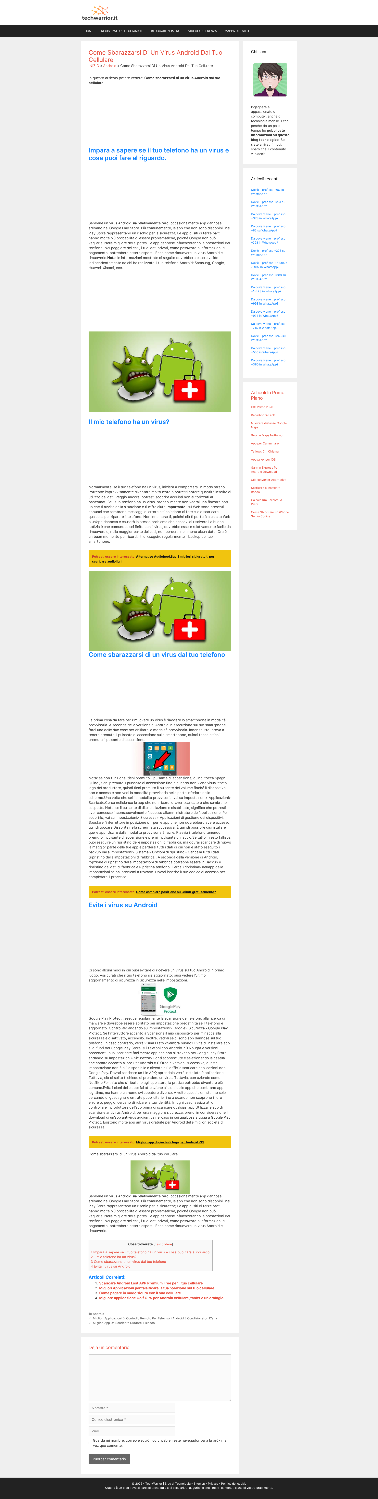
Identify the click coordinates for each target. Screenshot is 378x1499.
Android (109, 66)
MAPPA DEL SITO (237, 31)
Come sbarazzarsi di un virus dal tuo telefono (128, 1261)
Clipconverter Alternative (268, 480)
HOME (89, 31)
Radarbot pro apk (263, 415)
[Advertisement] (160, 119)
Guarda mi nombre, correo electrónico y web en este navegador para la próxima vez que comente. (159, 1442)
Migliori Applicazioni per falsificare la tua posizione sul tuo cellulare (156, 1288)
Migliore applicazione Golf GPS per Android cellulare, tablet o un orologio (161, 1298)
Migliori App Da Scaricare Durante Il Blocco (124, 1323)
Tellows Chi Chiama (265, 451)
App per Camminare (265, 443)
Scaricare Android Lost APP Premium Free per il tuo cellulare (151, 1283)
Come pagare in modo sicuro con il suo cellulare (140, 1293)
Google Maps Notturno (267, 435)
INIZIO (94, 66)
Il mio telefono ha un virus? (113, 1257)
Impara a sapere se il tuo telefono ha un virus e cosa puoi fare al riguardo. (150, 1252)
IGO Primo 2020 (262, 407)
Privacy (213, 1483)
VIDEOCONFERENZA (202, 31)
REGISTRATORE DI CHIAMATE (122, 31)
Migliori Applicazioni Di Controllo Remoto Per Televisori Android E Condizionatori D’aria (155, 1318)
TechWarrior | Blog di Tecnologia (168, 1483)
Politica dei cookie (233, 1483)
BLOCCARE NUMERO (165, 31)
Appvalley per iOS (263, 459)
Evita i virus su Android (111, 1266)
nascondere (163, 1244)
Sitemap (199, 1483)
